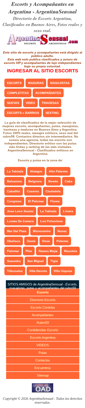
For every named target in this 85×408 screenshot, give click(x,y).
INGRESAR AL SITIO (42, 70)
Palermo (62, 241)
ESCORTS (14, 83)
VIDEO (30, 103)
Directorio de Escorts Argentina (42, 18)
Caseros (33, 191)
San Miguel (35, 261)
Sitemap (43, 375)
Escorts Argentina (42, 337)
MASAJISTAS (60, 83)
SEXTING (52, 113)
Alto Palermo (58, 171)
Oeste (31, 241)
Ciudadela (53, 191)
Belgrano (35, 181)
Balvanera (14, 181)
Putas (43, 353)
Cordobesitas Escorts (42, 330)
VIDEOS (42, 345)
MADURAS (36, 83)
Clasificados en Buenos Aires (29, 24)
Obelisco (13, 241)
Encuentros (42, 368)
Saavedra (14, 261)
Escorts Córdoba (43, 307)
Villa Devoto (38, 271)
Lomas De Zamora (20, 221)
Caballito (13, 191)
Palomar (13, 251)
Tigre (54, 261)
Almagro (36, 171)
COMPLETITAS (18, 93)
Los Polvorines (51, 221)
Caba (68, 181)
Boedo (53, 181)
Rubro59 (43, 322)
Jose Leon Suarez (20, 211)
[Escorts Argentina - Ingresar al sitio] (42, 44)
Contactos (42, 360)
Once (46, 241)
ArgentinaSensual (56, 11)
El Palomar (36, 201)
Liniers (68, 211)
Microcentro (42, 231)
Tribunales (15, 271)
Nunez (62, 231)
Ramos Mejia (48, 251)
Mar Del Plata (16, 231)
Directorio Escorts (43, 300)
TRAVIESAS (50, 103)
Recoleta (70, 251)
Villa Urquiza (63, 271)
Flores (55, 201)
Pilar (29, 251)
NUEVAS (13, 103)
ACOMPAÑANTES (48, 93)
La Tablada (15, 171)
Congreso (14, 201)
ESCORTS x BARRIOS (23, 113)
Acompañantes (42, 315)
